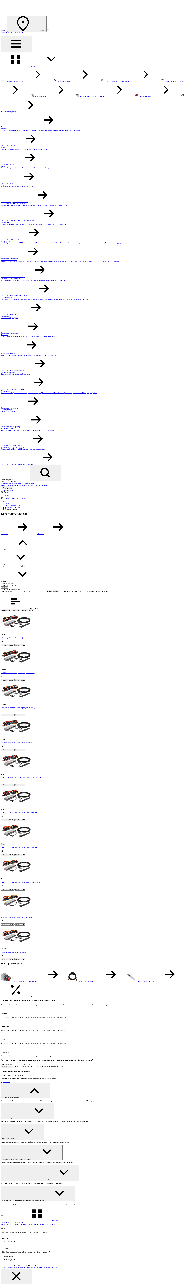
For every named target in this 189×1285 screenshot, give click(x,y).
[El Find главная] (4, 30)
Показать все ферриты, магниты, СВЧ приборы (17, 464)
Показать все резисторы (9, 352)
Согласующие (11, 411)
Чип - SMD (30, 186)
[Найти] (45, 473)
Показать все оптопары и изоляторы (13, 277)
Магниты (15, 449)
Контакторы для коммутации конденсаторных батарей (35, 205)
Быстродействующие (8, 168)
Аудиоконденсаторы (7, 224)
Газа (9, 149)
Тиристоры (26, 374)
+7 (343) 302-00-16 (17, 32)
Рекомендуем (6, 610)
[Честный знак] (51, 30)
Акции (48, 485)
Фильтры (53, 355)
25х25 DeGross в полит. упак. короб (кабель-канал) (18, 742)
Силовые (4, 411)
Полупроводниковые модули (10, 278)
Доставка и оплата (24, 485)
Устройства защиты (7, 428)
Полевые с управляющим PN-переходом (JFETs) (81, 393)
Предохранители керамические (41, 299)
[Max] (2, 35)
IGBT (3, 280)
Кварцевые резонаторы (24, 355)
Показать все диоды (7, 183)
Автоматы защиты (30, 430)
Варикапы (18, 168)
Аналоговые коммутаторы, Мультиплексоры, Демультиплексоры (108, 243)
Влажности (4, 149)
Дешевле (24, 610)
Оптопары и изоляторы (9, 260)
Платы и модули (59, 280)
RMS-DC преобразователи (59, 243)
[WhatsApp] (5, 35)
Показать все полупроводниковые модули (15, 295)
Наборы (33, 336)
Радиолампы (5, 316)
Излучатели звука (44, 130)
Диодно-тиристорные (24, 280)
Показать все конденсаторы (10, 239)
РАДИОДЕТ (13, 318)
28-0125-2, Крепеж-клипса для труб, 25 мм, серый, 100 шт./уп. (21, 847)
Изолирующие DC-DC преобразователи (37, 261)
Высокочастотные (11, 280)
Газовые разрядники (50, 430)
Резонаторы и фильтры (8, 353)
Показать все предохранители (11, 314)
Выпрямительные (28, 168)
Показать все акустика (8, 145)
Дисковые (29, 224)
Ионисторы (36, 224)
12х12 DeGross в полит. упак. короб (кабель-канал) (18, 673)
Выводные (4, 186)
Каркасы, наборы (6, 449)
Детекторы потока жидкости (39, 149)
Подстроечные (50, 336)
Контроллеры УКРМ (60, 205)
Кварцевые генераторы (8, 355)
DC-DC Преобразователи (41, 243)
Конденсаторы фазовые (9, 205)
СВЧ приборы (23, 449)
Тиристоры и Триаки (8, 372)
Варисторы (40, 430)
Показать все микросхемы (9, 258)
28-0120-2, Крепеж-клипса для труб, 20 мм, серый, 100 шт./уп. (21, 812)
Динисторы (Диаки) (7, 374)
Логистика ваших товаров (9, 485)
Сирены (77, 130)
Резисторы (4, 335)
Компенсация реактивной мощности (13, 203)
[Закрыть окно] (16, 1276)
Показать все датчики (8, 164)
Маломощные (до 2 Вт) (8, 336)
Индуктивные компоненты (10, 185)
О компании (41, 485)
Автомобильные (6, 299)
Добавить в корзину (7, 645)
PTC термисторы (18, 430)
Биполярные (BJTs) (7, 393)
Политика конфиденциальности (47, 1267)
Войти (7, 496)
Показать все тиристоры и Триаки (12, 389)
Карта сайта (5, 1267)
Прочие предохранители (80, 299)
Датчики (4, 147)
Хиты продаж (15, 610)
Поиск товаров (6, 480)
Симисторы (18, 374)
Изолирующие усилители (87, 261)
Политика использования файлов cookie (22, 1267)
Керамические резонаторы (41, 355)
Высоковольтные (39, 168)
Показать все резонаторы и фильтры (13, 370)
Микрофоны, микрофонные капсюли (62, 130)
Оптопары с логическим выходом (107, 261)
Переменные (40, 336)
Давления (14, 149)
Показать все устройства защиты (12, 445)
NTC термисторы (7, 430)
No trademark (5, 318)
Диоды (3, 166)
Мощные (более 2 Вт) (23, 336)
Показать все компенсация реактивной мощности (17, 220)
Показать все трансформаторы (11, 427)
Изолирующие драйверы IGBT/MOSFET (65, 261)
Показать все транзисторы (9, 408)
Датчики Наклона (24, 149)
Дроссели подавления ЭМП (17, 186)
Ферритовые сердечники (36, 449)
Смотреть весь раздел (26, 127)
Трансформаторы (6, 410)
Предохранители (6, 297)
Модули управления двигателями (42, 280)
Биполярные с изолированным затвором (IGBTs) (30, 393)
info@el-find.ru (5, 32)
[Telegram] (7, 35)
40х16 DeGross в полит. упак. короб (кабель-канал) (18, 917)
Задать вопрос (5, 1082)
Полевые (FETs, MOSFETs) (55, 393)
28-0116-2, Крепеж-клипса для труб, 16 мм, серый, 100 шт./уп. (21, 777)
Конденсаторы (6, 222)
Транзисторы (5, 391)
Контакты (34, 485)
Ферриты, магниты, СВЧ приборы (12, 447)
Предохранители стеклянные (62, 299)
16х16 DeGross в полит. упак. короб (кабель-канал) (18, 708)
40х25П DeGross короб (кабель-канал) (13, 952)
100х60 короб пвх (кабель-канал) (12, 638)
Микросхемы (5, 241)
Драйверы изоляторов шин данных (12, 261)
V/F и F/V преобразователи (77, 243)
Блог (53, 1224)
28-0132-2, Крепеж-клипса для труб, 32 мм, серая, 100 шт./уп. (21, 882)
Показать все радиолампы (9, 333)
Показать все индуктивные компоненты (14, 202)
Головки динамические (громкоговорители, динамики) (19, 130)
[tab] (27, 81)
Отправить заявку (52, 591)
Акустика (4, 128)
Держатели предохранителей (21, 299)
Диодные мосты (50, 168)
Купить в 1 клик (20, 645)
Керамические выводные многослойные (54, 224)
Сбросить (4, 587)
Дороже (31, 610)
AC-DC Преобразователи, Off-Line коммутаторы (17, 243)
